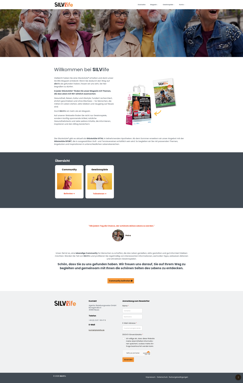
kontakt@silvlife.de (96, 330)
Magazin (153, 5)
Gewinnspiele (168, 5)
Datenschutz (162, 377)
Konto (181, 5)
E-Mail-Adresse (129, 323)
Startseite (141, 5)
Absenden (128, 359)
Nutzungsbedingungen (178, 377)
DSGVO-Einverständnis (132, 334)
